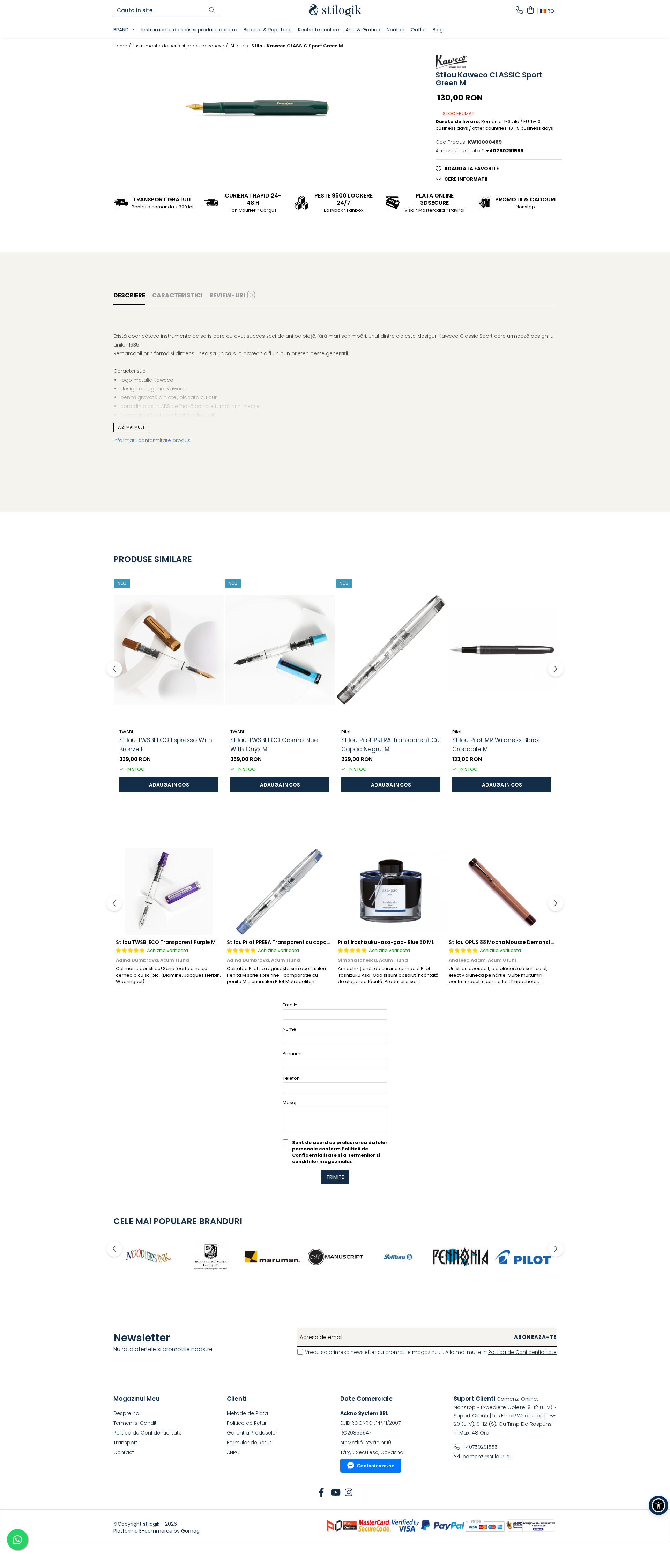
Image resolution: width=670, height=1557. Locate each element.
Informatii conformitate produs (152, 440)
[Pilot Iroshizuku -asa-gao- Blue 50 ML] (390, 891)
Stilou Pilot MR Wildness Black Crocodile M (495, 744)
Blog (438, 29)
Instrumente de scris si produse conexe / (181, 46)
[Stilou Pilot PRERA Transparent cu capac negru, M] (391, 650)
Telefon (291, 1078)
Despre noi (126, 1413)
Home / (122, 46)
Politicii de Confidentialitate (330, 1152)
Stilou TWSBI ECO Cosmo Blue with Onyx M (274, 744)
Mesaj (289, 1102)
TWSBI (126, 732)
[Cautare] (212, 10)
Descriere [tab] (129, 295)
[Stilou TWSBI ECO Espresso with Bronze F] (169, 650)
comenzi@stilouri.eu (487, 1456)
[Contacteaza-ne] (519, 10)
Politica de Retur (247, 1423)
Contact (123, 1452)
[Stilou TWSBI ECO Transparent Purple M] (168, 891)
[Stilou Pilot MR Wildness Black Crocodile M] (502, 650)
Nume (289, 1029)
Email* (290, 1004)
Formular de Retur (249, 1442)
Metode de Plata (247, 1413)
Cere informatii (465, 179)
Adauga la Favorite (471, 168)
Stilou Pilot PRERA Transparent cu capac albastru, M (293, 942)
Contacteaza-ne (375, 1465)
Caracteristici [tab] (177, 295)
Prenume (293, 1053)
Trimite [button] (335, 1177)
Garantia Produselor (252, 1432)
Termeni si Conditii (136, 1423)
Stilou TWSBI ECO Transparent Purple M (166, 942)
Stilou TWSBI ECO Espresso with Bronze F (165, 744)
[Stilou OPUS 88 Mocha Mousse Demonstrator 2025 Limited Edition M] (501, 891)
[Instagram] (349, 1493)
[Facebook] (321, 1493)
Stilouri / (240, 46)
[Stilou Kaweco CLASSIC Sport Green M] (258, 108)
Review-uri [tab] (232, 295)
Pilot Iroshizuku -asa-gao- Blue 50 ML (386, 942)
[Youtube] (335, 1493)
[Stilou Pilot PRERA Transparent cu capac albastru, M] (279, 891)
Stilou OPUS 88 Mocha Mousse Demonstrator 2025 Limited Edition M (536, 942)
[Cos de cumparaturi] (530, 10)
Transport (125, 1442)
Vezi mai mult (130, 427)
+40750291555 (479, 1447)
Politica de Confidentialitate (522, 1352)
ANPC (233, 1452)
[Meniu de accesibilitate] (658, 1505)
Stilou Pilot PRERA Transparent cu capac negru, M (390, 744)
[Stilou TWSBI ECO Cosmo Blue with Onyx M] (280, 650)
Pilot (346, 732)
